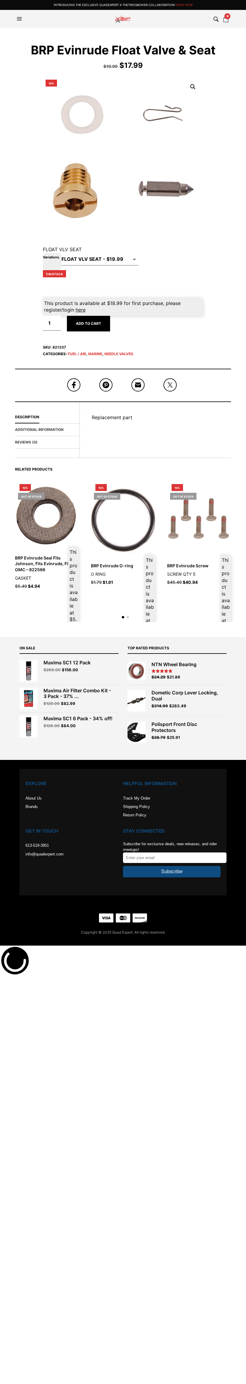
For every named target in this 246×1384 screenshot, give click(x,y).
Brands (32, 806)
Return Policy (134, 815)
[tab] (47, 417)
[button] (20, 19)
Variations (51, 257)
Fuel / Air (77, 354)
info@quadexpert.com (45, 854)
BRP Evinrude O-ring (112, 565)
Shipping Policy (136, 806)
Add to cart (88, 323)
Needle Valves (118, 354)
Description (27, 417)
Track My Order (136, 798)
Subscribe (172, 871)
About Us (34, 798)
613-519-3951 (37, 845)
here (81, 310)
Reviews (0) (26, 442)
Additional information (39, 429)
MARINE (95, 354)
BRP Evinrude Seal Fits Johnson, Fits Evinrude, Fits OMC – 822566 (43, 563)
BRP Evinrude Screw (187, 565)
